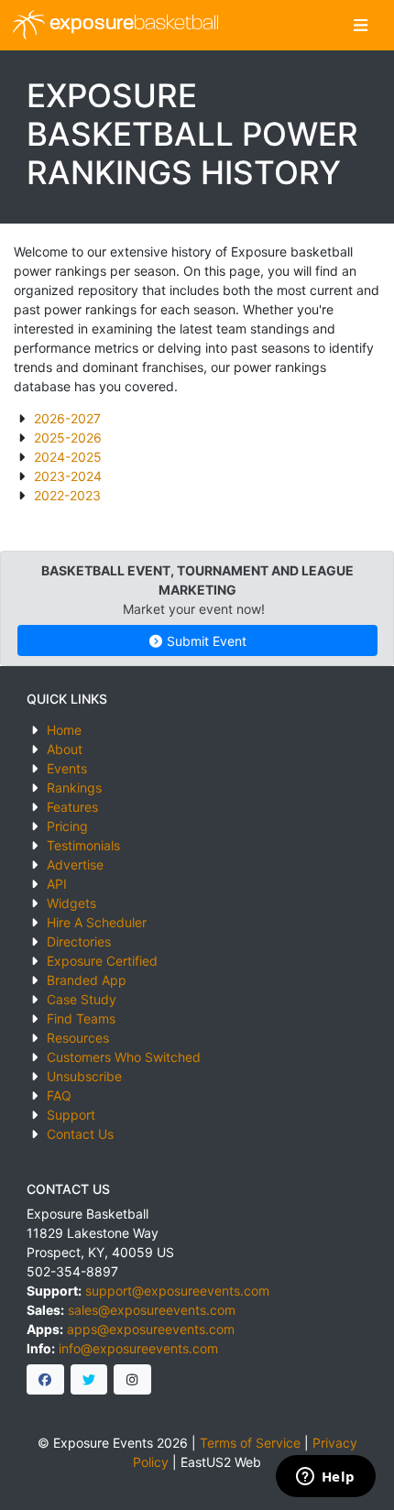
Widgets (71, 903)
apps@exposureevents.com (151, 1329)
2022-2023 (67, 495)
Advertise (75, 864)
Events (67, 768)
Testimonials (83, 845)
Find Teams (81, 1018)
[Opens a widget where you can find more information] (325, 1478)
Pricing (67, 826)
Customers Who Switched (124, 1057)
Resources (78, 1037)
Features (72, 807)
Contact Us (80, 1134)
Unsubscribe (84, 1076)
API (57, 884)
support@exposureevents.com (177, 1290)
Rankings (74, 787)
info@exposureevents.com (138, 1348)
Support (71, 1114)
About (64, 749)
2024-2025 (68, 457)
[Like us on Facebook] (45, 1379)
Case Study (81, 999)
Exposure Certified (102, 960)
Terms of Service (250, 1442)
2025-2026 (68, 437)
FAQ (59, 1095)
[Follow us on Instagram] (132, 1379)
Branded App (86, 980)
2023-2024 (68, 476)
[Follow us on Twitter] (89, 1379)
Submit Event (204, 641)
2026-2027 (67, 418)
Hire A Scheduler (97, 922)
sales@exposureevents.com (151, 1310)
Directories (79, 941)
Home (64, 730)
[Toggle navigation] (360, 25)
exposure (132, 24)
